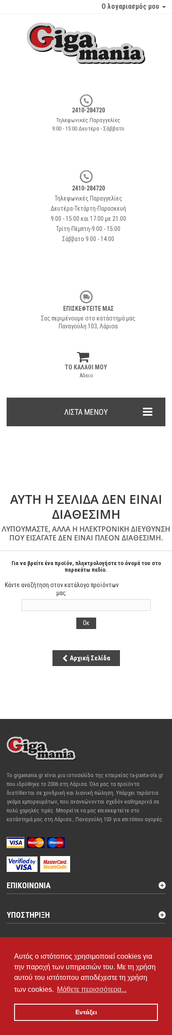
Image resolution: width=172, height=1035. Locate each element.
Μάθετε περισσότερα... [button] (92, 989)
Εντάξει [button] (86, 1012)
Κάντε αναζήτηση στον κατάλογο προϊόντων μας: (62, 588)
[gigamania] (86, 52)
